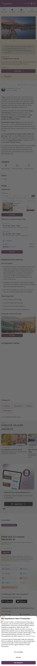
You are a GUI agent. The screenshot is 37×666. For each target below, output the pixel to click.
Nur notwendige (18, 652)
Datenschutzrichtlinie (28, 636)
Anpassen (18, 657)
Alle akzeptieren (18, 662)
